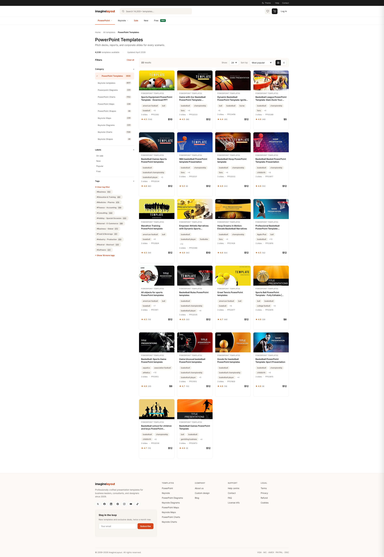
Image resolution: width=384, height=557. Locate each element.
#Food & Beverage (107, 234)
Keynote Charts (169, 522)
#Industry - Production (109, 239)
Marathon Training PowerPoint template (152, 227)
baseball (146, 110)
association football (162, 368)
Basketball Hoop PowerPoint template (231, 160)
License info (234, 502)
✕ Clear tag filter (102, 187)
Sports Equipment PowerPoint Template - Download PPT (156, 98)
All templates (109, 32)
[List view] (283, 62)
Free (159, 20)
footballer (204, 239)
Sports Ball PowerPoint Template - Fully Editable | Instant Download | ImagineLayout (268, 294)
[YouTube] (131, 504)
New (146, 20)
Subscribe (145, 526)
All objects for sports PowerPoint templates (152, 293)
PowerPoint (104, 20)
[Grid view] (278, 62)
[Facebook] (104, 504)
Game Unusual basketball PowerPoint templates (192, 360)
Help (277, 3)
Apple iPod (261, 234)
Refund (264, 498)
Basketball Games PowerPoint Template (194, 427)
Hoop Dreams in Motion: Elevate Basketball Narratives (232, 227)
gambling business (189, 439)
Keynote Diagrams (171, 502)
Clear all (130, 60)
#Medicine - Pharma (108, 202)
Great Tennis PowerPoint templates (230, 293)
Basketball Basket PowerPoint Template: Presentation (270, 160)
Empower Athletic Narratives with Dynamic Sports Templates (194, 227)
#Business (103, 192)
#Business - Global (107, 229)
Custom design (202, 493)
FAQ (230, 498)
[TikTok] (137, 504)
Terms (264, 488)
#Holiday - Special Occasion (111, 218)
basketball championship (153, 172)
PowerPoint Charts (171, 517)
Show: (225, 62)
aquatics (146, 368)
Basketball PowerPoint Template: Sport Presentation (270, 360)
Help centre (233, 488)
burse (242, 106)
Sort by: (244, 62)
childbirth (261, 172)
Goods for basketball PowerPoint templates (228, 360)
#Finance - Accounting (109, 207)
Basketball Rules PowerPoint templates (193, 293)
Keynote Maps (169, 512)
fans (182, 110)
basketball (185, 106)
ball (163, 106)
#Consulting (104, 213)
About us (199, 488)
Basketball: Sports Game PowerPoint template (153, 360)
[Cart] (275, 11)
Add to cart (157, 126)
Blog (197, 498)
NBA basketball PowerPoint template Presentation (193, 160)
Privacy (264, 493)
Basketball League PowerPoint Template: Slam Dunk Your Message (270, 98)
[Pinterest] (117, 504)
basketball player (150, 177)
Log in (284, 11)
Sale (136, 20)
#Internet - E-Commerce (110, 223)
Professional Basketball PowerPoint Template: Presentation (267, 227)
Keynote (122, 20)
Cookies (264, 502)
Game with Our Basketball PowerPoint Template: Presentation (192, 98)
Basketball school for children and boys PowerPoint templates (156, 427)
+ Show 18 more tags (105, 255)
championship (200, 106)
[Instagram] (124, 504)
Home (98, 32)
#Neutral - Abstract (108, 244)
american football (150, 106)
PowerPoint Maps (170, 507)
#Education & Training (108, 197)
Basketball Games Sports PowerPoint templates (154, 160)
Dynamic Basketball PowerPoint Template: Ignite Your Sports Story (231, 98)
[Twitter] (97, 504)
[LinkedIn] (111, 504)
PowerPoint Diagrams (172, 498)
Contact (285, 3)
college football (263, 306)
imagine (105, 11)
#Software (103, 250)
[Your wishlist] (268, 11)
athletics (146, 372)
